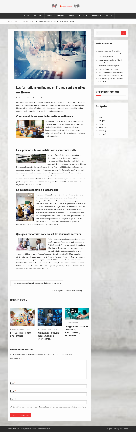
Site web (13, 399)
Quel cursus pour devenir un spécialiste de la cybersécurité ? (48, 336)
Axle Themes (123, 429)
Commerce (38, 15)
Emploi (49, 15)
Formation (83, 15)
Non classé (102, 134)
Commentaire (16, 359)
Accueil (26, 15)
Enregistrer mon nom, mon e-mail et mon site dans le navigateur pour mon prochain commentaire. (49, 407)
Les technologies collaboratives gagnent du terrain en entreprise (38, 283)
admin (36, 98)
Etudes (71, 15)
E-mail (13, 391)
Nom (12, 383)
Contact (109, 15)
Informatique (96, 15)
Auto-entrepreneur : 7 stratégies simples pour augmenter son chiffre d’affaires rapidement (110, 54)
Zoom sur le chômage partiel (108, 69)
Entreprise (60, 15)
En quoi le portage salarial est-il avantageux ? (68, 291)
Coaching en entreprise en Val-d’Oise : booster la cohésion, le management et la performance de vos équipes (111, 63)
